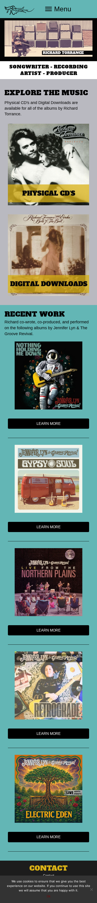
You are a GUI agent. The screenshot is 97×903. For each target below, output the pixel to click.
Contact (48, 875)
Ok (49, 896)
